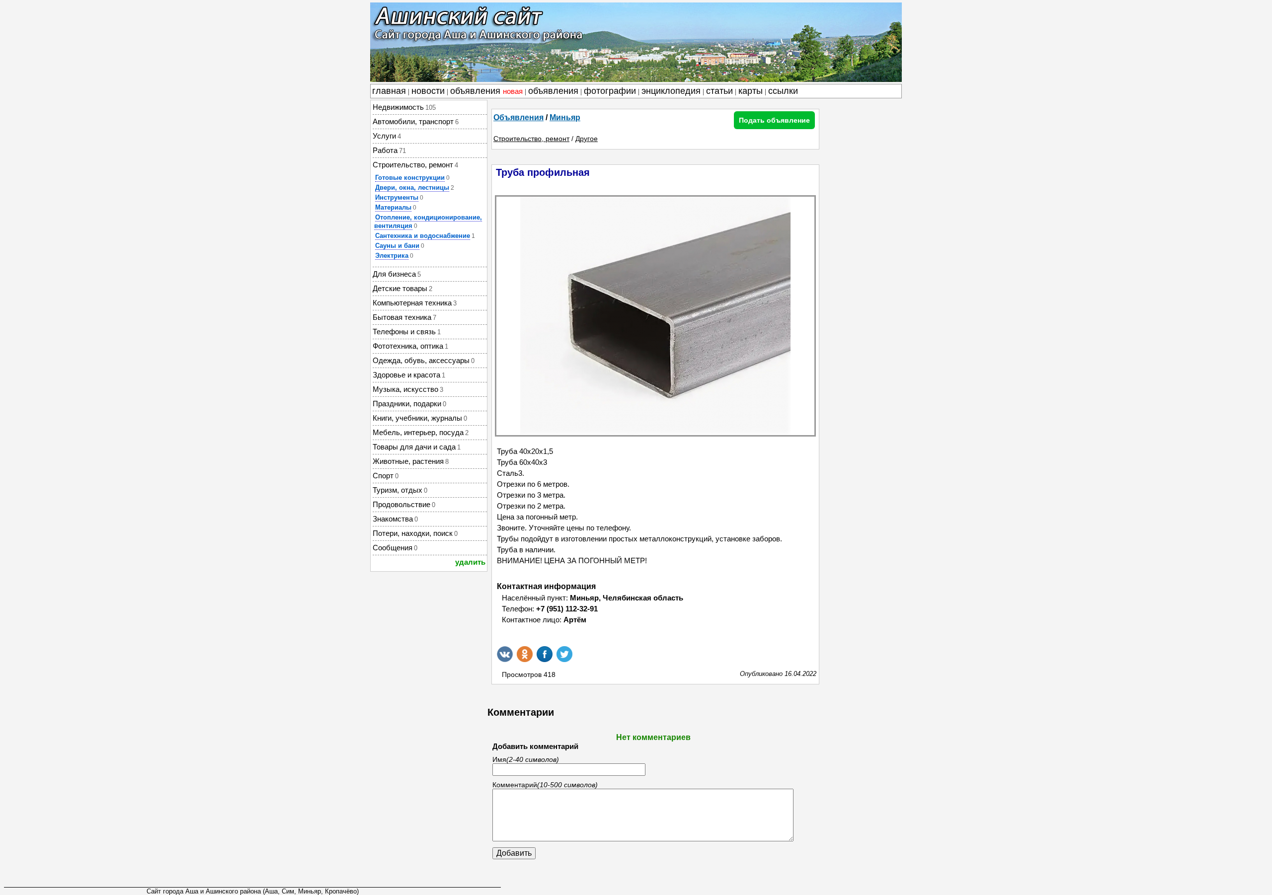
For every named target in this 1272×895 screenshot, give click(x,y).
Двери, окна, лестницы (412, 187)
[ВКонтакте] (505, 654)
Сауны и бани (397, 245)
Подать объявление (774, 120)
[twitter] (564, 654)
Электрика (391, 255)
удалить (470, 562)
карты (750, 91)
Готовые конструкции (410, 177)
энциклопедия (671, 91)
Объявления (518, 117)
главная (389, 91)
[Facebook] (545, 654)
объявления (486, 91)
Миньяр (565, 117)
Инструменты (396, 197)
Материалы (393, 207)
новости (428, 91)
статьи (719, 91)
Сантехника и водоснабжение (422, 235)
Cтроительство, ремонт (531, 139)
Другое (586, 139)
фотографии (610, 91)
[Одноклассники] (525, 654)
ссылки (783, 91)
